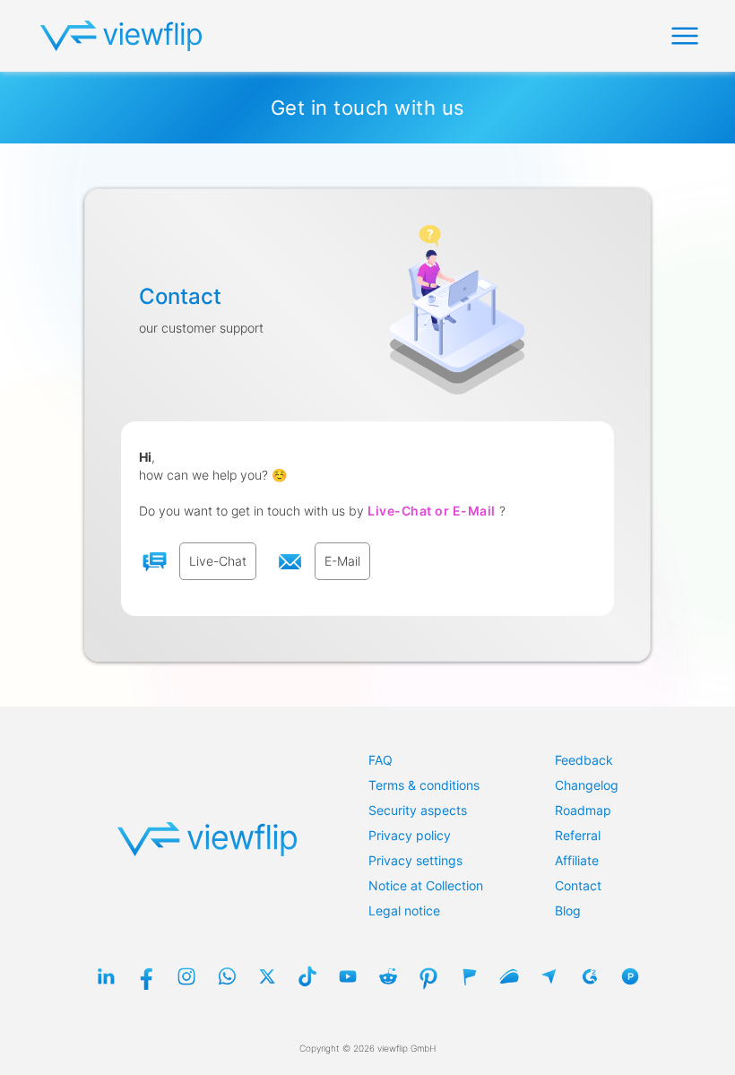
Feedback (584, 759)
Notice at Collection (425, 885)
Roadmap (583, 810)
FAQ (380, 759)
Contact (578, 885)
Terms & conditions (424, 785)
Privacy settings (415, 860)
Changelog (586, 785)
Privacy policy (409, 835)
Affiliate (577, 860)
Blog (568, 910)
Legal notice (404, 910)
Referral (578, 835)
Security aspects (417, 810)
